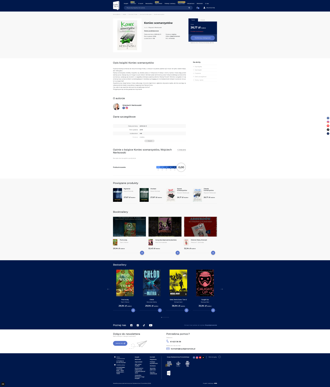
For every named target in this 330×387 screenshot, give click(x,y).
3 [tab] (164, 317)
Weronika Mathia (152, 302)
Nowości (133, 3)
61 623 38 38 (175, 342)
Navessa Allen (205, 302)
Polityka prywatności (154, 362)
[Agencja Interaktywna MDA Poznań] (215, 383)
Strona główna (116, 14)
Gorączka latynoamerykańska (166, 240)
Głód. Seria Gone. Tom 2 (178, 299)
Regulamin (153, 359)
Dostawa (153, 366)
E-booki (140, 3)
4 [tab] (165, 317)
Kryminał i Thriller (133, 14)
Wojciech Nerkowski (155, 27)
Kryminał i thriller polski (146, 14)
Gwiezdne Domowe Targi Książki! (139, 377)
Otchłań (153, 189)
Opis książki (198, 70)
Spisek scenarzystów (182, 189)
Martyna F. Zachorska (197, 242)
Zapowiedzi (158, 3)
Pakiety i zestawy (170, 3)
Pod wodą (123, 240)
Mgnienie (127, 189)
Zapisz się (119, 343)
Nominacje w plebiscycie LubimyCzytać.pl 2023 (140, 370)
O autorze (198, 73)
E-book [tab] (203, 20)
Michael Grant (178, 302)
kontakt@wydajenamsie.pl (182, 349)
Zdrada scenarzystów (209, 189)
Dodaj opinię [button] (182, 149)
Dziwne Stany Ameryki (199, 240)
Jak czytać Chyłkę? (138, 365)
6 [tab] (168, 317)
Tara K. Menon (124, 242)
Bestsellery (149, 3)
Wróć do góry (213, 357)
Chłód (152, 299)
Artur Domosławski (161, 242)
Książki (126, 3)
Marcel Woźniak (128, 191)
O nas (207, 3)
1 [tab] (161, 317)
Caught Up (205, 299)
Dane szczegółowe (200, 76)
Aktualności (190, 3)
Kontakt (152, 357)
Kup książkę (198, 66)
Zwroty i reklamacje (153, 373)
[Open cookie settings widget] (3, 384)
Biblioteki (200, 3)
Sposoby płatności (153, 369)
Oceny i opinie (199, 80)
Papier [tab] (193, 20)
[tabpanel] (125, 290)
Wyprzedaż (181, 3)
